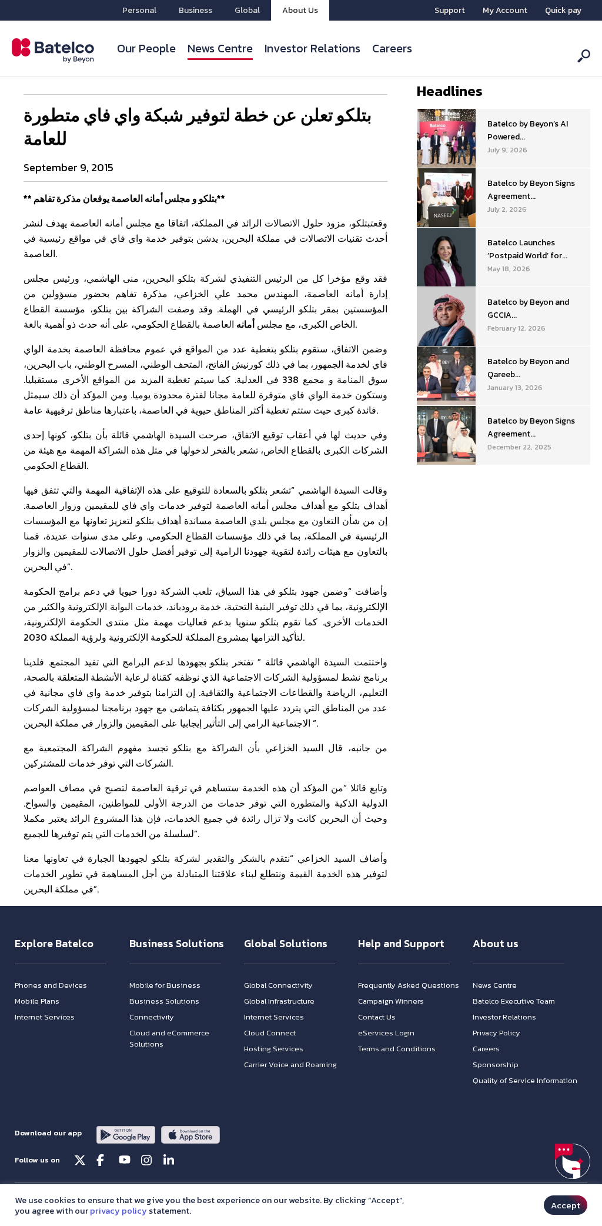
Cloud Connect (270, 1032)
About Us (300, 10)
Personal (139, 10)
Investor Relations (312, 48)
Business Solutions (164, 1001)
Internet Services (45, 1016)
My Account (505, 10)
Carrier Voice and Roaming (290, 1064)
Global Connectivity (278, 985)
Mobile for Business (164, 985)
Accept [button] (565, 1205)
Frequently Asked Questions (408, 985)
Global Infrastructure (279, 1001)
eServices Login (386, 1032)
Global (247, 10)
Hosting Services (273, 1048)
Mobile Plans (37, 1001)
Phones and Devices (51, 985)
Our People (146, 48)
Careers (392, 48)
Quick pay (563, 10)
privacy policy (118, 1210)
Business (195, 10)
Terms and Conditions (397, 1048)
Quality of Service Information (525, 1080)
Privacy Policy (496, 1032)
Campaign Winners (391, 1001)
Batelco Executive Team (514, 1001)
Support (449, 10)
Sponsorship (496, 1064)
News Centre (220, 48)
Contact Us (377, 1016)
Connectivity (151, 1016)
